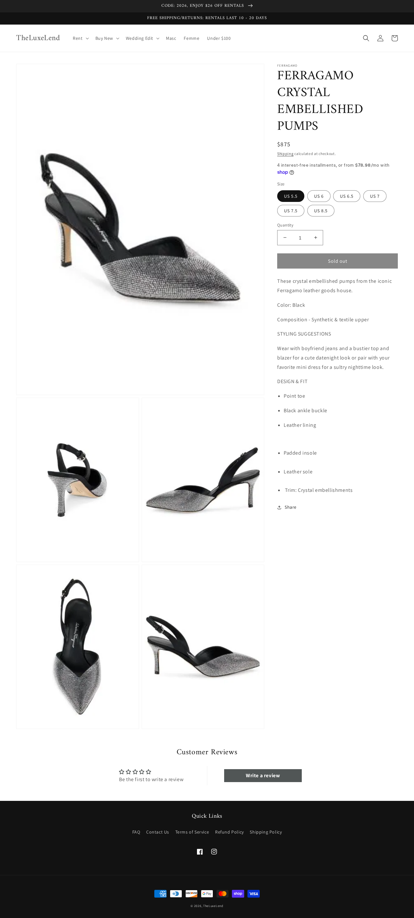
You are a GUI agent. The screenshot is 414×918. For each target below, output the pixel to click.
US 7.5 (291, 210)
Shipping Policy (266, 832)
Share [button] (291, 507)
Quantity (285, 224)
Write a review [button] (263, 775)
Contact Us (157, 832)
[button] (80, 38)
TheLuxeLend (213, 906)
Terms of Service (192, 832)
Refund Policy (229, 832)
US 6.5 (347, 196)
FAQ (136, 832)
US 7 (375, 196)
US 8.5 (321, 210)
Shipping (285, 153)
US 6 (319, 196)
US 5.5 (291, 196)
